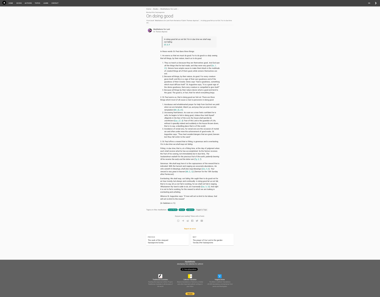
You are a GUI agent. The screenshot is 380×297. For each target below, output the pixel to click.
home (11, 3)
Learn (45, 3)
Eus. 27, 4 (178, 121)
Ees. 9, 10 (205, 187)
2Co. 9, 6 (205, 169)
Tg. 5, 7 (198, 159)
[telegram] (183, 221)
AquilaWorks (190, 262)
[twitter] (197, 221)
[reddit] (187, 221)
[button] (190, 30)
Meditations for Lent (168, 9)
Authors (28, 3)
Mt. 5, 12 (189, 172)
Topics (37, 3)
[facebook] (192, 221)
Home (148, 9)
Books (19, 3)
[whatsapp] (178, 221)
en (369, 3)
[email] (201, 221)
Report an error (190, 229)
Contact (54, 3)
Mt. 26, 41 (178, 110)
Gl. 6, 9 (167, 45)
